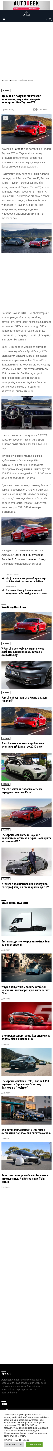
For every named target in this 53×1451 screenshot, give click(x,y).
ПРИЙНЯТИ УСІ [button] (34, 1444)
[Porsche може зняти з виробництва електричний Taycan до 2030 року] (26, 721)
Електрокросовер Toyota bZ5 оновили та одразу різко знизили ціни (25, 1037)
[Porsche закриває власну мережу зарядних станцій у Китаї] (26, 767)
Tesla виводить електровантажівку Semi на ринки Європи (25, 943)
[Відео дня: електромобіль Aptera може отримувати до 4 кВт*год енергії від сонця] (26, 1156)
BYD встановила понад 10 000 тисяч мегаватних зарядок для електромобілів (26, 1131)
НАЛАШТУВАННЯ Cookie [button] (16, 1440)
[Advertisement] (26, 51)
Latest (26, 15)
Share (5, 118)
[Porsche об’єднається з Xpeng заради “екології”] (26, 675)
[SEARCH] (50, 19)
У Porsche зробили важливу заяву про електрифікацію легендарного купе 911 (25, 885)
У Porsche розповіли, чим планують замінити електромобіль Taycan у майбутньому (22, 652)
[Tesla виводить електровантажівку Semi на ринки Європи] (26, 922)
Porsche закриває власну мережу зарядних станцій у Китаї (21, 790)
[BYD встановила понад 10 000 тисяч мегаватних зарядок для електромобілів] (26, 1110)
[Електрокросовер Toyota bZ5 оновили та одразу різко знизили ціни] (26, 1016)
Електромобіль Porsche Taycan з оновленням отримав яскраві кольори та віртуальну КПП (26, 838)
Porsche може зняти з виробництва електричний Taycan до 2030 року (22, 745)
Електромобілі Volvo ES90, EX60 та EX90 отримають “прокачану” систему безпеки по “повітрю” (25, 1084)
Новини (6, 643)
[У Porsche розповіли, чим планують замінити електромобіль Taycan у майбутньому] (26, 626)
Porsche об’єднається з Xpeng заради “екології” (24, 699)
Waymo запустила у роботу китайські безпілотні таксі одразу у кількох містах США (25, 990)
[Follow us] (46, 19)
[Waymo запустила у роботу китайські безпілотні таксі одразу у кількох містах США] (26, 967)
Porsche (19, 148)
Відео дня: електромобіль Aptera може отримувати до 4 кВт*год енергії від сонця (24, 1178)
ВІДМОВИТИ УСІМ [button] (14, 1444)
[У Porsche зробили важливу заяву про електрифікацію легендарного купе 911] (26, 862)
